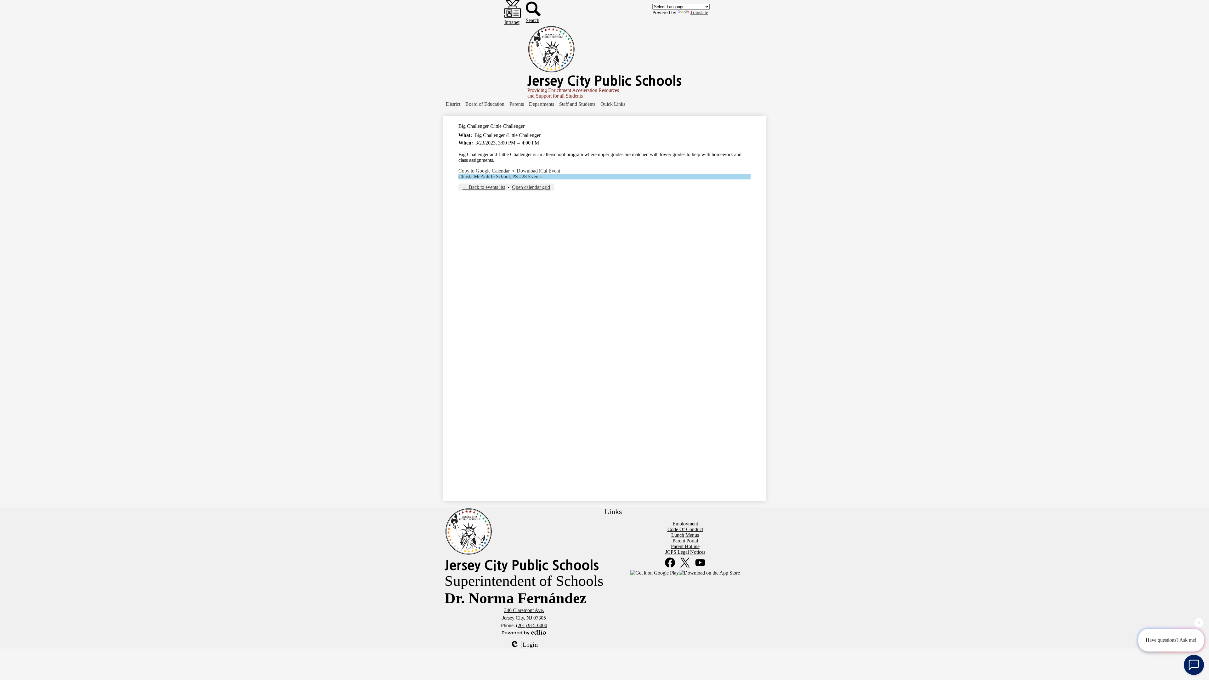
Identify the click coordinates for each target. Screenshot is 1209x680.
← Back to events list (484, 187)
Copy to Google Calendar (484, 170)
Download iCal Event (538, 170)
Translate (699, 12)
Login (530, 644)
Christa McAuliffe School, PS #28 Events (500, 176)
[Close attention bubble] (1199, 621)
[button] (453, 104)
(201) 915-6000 (531, 625)
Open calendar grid (531, 187)
